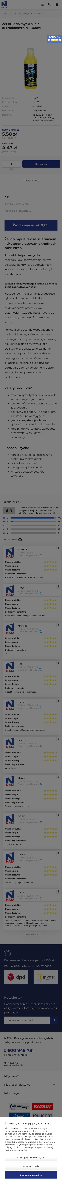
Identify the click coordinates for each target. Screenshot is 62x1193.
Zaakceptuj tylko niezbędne (31, 1157)
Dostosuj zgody (31, 1166)
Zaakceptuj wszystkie (31, 1175)
